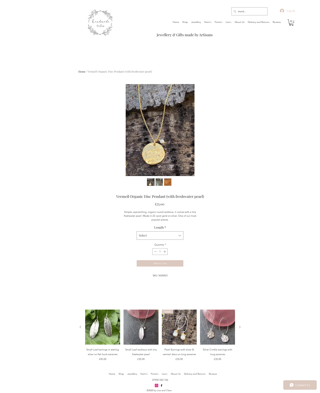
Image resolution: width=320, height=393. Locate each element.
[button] (291, 22)
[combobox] (160, 235)
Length (160, 227)
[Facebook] (161, 385)
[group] (160, 337)
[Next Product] (240, 327)
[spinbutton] (160, 252)
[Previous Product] (80, 327)
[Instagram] (156, 385)
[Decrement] (155, 252)
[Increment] (165, 252)
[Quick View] (102, 327)
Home (82, 71)
